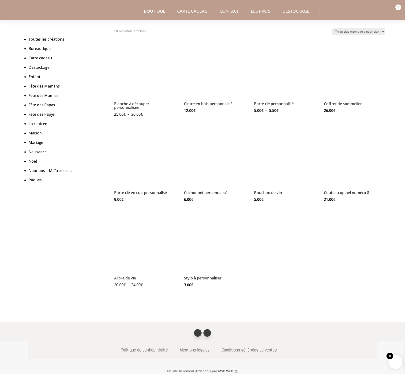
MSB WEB (228, 371)
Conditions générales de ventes (249, 350)
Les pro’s (260, 11)
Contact (229, 11)
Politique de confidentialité (144, 350)
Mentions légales (195, 350)
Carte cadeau (192, 11)
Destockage (295, 11)
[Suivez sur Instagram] (207, 333)
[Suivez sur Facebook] (198, 333)
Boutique (154, 11)
